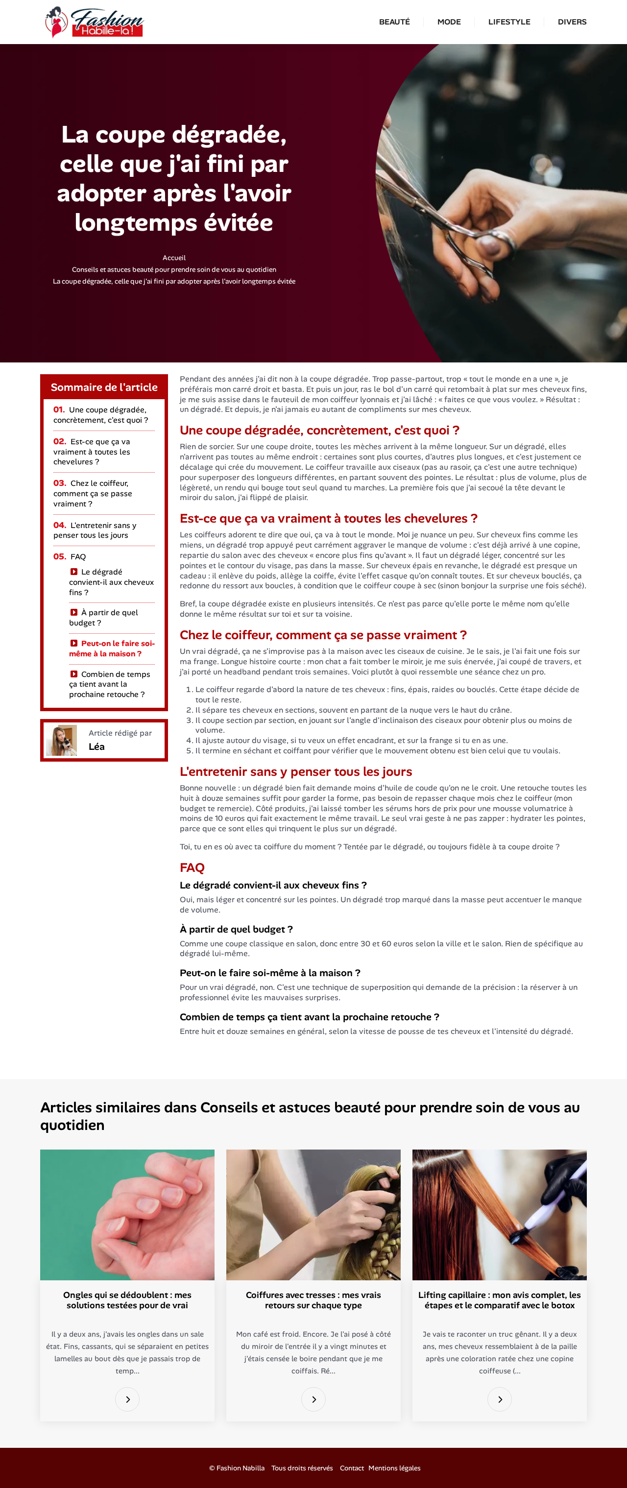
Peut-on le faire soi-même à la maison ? (112, 648)
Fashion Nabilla (241, 1468)
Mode (449, 22)
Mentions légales (394, 1468)
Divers (572, 22)
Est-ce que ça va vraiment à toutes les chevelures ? (91, 451)
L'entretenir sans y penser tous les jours (95, 530)
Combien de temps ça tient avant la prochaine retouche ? (109, 684)
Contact (352, 1468)
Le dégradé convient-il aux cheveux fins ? (111, 582)
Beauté (394, 22)
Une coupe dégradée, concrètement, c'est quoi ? (100, 415)
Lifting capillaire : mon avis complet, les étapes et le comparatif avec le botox (499, 1300)
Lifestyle (509, 22)
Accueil (174, 257)
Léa (97, 746)
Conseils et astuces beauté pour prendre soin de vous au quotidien (174, 269)
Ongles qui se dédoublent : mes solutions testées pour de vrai (127, 1300)
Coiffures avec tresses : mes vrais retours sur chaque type (313, 1300)
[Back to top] (600, 1461)
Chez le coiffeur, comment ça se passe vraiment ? (92, 493)
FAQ (69, 557)
